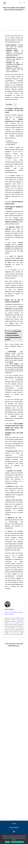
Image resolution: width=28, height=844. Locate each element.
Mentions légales (14, 827)
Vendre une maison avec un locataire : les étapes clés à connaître (14, 751)
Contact (14, 823)
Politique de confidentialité (17, 841)
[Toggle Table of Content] (14, 104)
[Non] (26, 839)
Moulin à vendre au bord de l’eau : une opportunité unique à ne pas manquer (14, 806)
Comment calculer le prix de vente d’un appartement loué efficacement (14, 669)
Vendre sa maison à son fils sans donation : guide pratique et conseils (14, 723)
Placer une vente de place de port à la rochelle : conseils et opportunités (14, 696)
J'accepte (7, 841)
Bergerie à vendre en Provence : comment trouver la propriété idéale (14, 779)
